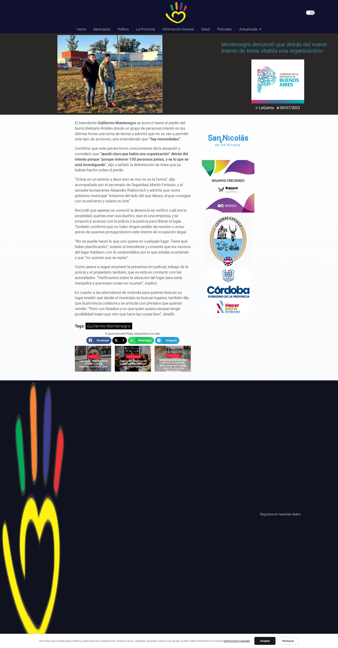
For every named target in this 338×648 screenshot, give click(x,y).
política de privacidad (237, 641)
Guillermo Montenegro (108, 326)
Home (81, 29)
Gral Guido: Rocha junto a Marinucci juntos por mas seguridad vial (94, 363)
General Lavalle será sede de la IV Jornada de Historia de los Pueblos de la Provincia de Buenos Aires (133, 365)
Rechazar (288, 640)
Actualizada (248, 29)
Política (123, 29)
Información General (178, 29)
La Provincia (145, 29)
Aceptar (265, 640)
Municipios (101, 29)
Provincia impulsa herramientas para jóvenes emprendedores (173, 363)
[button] (98, 340)
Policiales (224, 29)
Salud (205, 29)
